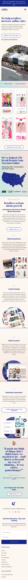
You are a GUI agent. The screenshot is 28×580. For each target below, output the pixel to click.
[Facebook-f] (9, 512)
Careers (3, 560)
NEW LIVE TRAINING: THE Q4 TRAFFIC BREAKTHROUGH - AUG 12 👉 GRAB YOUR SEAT (14, 3)
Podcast (3, 577)
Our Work (4, 553)
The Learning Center (7, 574)
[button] (25, 9)
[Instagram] (12, 512)
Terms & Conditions (6, 566)
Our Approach (5, 557)
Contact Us (4, 562)
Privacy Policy (5, 564)
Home (3, 550)
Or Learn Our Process (9, 39)
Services (3, 555)
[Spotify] (18, 512)
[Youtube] (15, 512)
